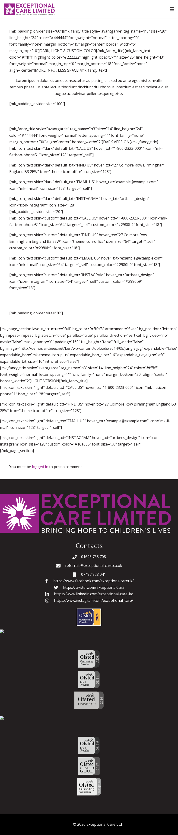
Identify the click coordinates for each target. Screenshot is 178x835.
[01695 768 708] (76, 557)
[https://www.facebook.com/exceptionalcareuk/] (49, 581)
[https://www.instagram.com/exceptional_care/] (49, 600)
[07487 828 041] (76, 574)
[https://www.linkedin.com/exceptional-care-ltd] (49, 594)
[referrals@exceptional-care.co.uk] (60, 565)
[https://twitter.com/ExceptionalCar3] (58, 587)
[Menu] (172, 9)
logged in (40, 466)
